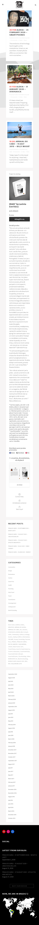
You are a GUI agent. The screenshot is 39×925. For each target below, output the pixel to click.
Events (10, 637)
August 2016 (11, 796)
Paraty (16, 639)
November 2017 (12, 753)
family (15, 637)
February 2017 (12, 782)
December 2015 (12, 814)
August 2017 (11, 764)
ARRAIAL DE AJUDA (20, 627)
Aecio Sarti (11, 624)
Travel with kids (25, 651)
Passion (27, 639)
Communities (11, 567)
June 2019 (10, 717)
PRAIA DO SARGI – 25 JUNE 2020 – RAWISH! (19, 552)
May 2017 (10, 775)
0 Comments (14, 40)
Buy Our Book (19, 886)
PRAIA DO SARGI (22, 641)
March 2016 (11, 811)
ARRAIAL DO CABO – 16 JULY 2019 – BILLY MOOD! (19, 143)
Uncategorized (12, 603)
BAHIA (18, 632)
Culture (21, 634)
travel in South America (23, 649)
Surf (22, 646)
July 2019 (10, 713)
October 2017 (11, 757)
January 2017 (11, 786)
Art (21, 629)
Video (28, 656)
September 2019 (12, 706)
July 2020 (10, 681)
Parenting (10, 588)
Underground (11, 606)
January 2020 (11, 703)
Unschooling (22, 656)
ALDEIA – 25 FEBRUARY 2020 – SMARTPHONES (19, 32)
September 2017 (12, 760)
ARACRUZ (11, 627)
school (10, 646)
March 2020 (11, 695)
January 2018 (11, 746)
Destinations (11, 574)
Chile (9, 634)
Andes (22, 624)
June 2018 (10, 735)
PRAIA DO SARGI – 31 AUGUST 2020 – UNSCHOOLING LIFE (15, 865)
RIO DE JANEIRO (13, 644)
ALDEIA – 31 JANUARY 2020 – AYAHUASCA (18, 89)
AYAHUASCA (12, 632)
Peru (9, 641)
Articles (25, 629)
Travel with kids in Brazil (15, 654)
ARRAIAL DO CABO (13, 629)
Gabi (28, 38)
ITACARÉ (10, 639)
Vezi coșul (19, 509)
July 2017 (10, 768)
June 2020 (10, 685)
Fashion (10, 578)
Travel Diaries (22, 38)
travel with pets (13, 656)
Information (26, 637)
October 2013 (11, 818)
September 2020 (12, 674)
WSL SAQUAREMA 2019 (15, 663)
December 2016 (12, 789)
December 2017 (12, 750)
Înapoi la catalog (14, 174)
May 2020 (10, 688)
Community (15, 634)
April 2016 (10, 807)
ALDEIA (18, 624)
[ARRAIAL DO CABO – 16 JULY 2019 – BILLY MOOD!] (19, 130)
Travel (9, 596)
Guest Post (11, 581)
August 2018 (11, 728)
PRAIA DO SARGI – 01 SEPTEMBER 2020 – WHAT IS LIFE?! (19, 856)
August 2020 (11, 677)
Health (10, 585)
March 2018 (11, 739)
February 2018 (12, 742)
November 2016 (12, 793)
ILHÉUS (19, 637)
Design (10, 570)
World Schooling (12, 610)
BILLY (22, 632)
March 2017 (11, 778)
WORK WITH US (12, 659)
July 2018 (10, 731)
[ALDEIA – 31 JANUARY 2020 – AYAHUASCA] (19, 74)
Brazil (26, 632)
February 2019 (12, 724)
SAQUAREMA (22, 644)
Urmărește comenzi (19, 503)
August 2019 (11, 710)
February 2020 (12, 699)
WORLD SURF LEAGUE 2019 (16, 661)
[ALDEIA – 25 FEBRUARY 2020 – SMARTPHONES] (19, 18)
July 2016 (10, 800)
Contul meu (19, 497)
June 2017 (10, 771)
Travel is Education (14, 651)
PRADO (14, 641)
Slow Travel (11, 592)
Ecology (27, 634)
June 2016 (10, 804)
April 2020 (11, 692)
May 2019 (10, 721)
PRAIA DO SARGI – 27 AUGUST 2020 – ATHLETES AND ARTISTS (19, 873)
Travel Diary (11, 649)
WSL (26, 661)
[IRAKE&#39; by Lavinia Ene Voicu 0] (19, 188)
